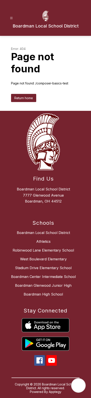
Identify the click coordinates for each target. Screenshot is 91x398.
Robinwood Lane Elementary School (43, 250)
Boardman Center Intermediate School (43, 276)
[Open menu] (11, 18)
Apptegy (55, 392)
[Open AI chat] (78, 385)
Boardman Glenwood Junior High (43, 285)
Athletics (43, 241)
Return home (23, 98)
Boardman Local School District (43, 232)
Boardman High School (43, 294)
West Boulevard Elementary (43, 259)
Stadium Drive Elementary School (43, 268)
